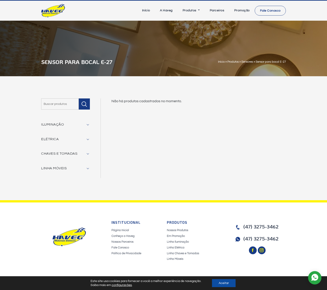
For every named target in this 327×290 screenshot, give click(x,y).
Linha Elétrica (175, 247)
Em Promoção (176, 236)
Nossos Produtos (177, 230)
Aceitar (224, 283)
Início (146, 10)
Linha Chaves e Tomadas (183, 253)
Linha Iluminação (178, 241)
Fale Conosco (270, 10)
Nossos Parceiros (122, 241)
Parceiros (217, 10)
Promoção (242, 10)
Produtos (190, 10)
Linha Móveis (175, 258)
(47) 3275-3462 (261, 227)
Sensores (247, 61)
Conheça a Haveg (123, 236)
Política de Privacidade (126, 253)
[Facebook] (253, 250)
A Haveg (166, 10)
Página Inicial (120, 230)
